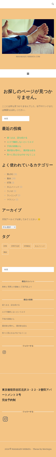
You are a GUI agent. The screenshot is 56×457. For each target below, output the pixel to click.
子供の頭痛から (14, 146)
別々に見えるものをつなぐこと (21, 154)
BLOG (10, 174)
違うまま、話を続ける (17, 137)
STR (9, 182)
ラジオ (10, 191)
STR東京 (27, 246)
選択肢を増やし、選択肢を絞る (21, 150)
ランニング (12, 195)
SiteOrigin (47, 449)
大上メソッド (13, 187)
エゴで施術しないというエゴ (20, 142)
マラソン (11, 199)
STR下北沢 (15, 246)
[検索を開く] (53, 4)
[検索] (23, 119)
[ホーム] (28, 53)
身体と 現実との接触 (10, 287)
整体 (9, 178)
